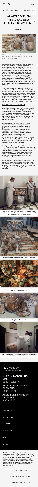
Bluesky (9, 444)
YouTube (9, 430)
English (6, 410)
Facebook (10, 417)
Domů (6, 10)
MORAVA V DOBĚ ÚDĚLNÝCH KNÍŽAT (13, 104)
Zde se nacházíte (20, 67)
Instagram (10, 424)
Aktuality (16, 10)
